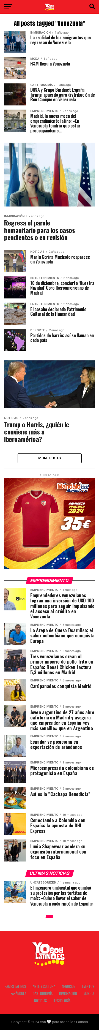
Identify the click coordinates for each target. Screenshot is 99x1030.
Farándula (18, 993)
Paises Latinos (15, 986)
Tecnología (62, 1000)
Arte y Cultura (44, 986)
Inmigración (68, 993)
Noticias (40, 1000)
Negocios (69, 986)
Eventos (88, 986)
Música (89, 993)
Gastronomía (43, 993)
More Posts (49, 458)
